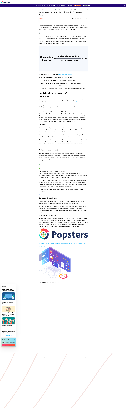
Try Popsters (8, 345)
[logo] (5, 2)
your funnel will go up (79, 101)
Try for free (77, 5)
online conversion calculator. (65, 74)
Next (84, 357)
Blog (72, 1)
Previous (42, 357)
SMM (41, 18)
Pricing (66, 1)
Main (53, 1)
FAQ (59, 1)
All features (86, 5)
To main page (9, 335)
